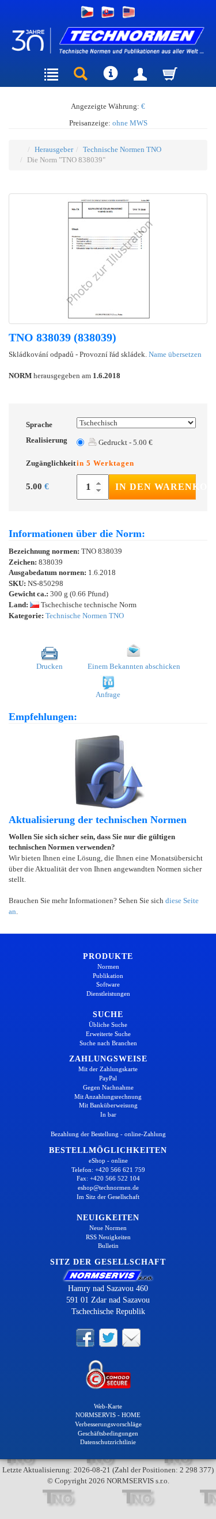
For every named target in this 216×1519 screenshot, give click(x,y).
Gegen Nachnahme (108, 1087)
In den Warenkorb (155, 487)
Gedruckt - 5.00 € (125, 442)
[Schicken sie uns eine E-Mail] (131, 1336)
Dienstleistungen (108, 993)
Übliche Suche (108, 1024)
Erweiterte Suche (108, 1033)
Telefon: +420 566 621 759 (108, 1169)
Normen (108, 966)
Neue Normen (108, 1227)
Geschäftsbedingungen (108, 1433)
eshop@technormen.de (108, 1187)
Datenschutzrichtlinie (108, 1441)
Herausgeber (54, 149)
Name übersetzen (175, 354)
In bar (108, 1114)
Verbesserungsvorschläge (108, 1424)
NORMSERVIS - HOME (108, 1414)
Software (108, 984)
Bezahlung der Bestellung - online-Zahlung (108, 1133)
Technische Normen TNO (122, 149)
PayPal (108, 1078)
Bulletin (108, 1245)
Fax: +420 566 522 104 (108, 1178)
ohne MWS (129, 123)
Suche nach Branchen (108, 1043)
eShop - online (108, 1160)
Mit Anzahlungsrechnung (108, 1096)
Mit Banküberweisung (108, 1105)
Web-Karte (108, 1406)
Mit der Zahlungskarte (108, 1068)
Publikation (108, 975)
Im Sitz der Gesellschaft (108, 1196)
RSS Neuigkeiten (108, 1237)
